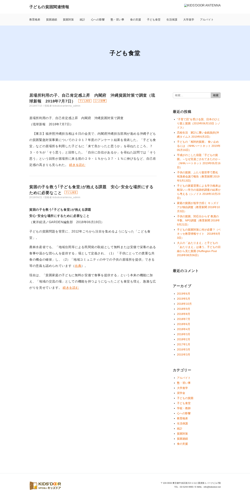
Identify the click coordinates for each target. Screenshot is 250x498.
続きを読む (77, 165)
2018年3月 (183, 334)
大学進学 (188, 19)
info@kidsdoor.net (212, 487)
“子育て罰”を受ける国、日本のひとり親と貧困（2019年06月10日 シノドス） (198, 123)
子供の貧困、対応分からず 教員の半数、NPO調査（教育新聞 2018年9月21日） (198, 220)
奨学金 (181, 393)
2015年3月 (183, 354)
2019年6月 (183, 293)
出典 (78, 265)
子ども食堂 (154, 19)
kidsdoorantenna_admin (66, 105)
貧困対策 (68, 19)
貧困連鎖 (51, 19)
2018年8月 (183, 313)
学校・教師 (184, 408)
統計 (82, 19)
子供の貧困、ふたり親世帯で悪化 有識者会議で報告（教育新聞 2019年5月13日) (198, 176)
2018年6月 (183, 324)
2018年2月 (183, 339)
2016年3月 (183, 349)
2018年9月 (183, 308)
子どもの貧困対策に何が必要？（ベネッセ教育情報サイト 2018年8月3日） (199, 233)
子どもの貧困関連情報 (49, 7)
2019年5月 (183, 298)
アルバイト (207, 19)
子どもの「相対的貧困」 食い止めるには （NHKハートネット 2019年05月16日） (199, 145)
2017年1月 (183, 344)
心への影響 (98, 19)
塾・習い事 (117, 19)
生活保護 (171, 19)
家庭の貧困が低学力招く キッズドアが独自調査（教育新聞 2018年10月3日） (198, 207)
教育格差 (34, 19)
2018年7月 (183, 319)
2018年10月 (184, 303)
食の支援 (135, 19)
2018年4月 (183, 329)
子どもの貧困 (185, 398)
